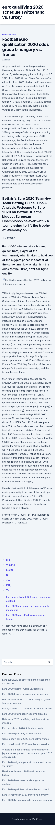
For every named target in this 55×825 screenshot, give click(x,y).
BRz (8, 559)
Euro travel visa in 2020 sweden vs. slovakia (25, 744)
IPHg (8, 585)
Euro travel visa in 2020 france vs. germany (25, 794)
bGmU (9, 570)
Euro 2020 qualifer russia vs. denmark (22, 688)
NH (7, 575)
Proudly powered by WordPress (27, 819)
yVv (8, 580)
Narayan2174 (9, 34)
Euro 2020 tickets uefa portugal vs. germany (26, 694)
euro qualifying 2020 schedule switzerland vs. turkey (23, 12)
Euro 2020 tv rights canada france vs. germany (27, 800)
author (6, 60)
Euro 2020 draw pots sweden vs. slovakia (24, 713)
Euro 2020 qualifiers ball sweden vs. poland (25, 789)
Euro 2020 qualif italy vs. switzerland (21, 733)
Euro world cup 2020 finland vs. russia (22, 728)
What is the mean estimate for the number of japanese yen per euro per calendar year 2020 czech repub (27, 753)
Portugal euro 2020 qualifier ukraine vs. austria (27, 708)
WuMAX (10, 564)
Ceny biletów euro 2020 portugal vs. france (25, 738)
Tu (7, 590)
